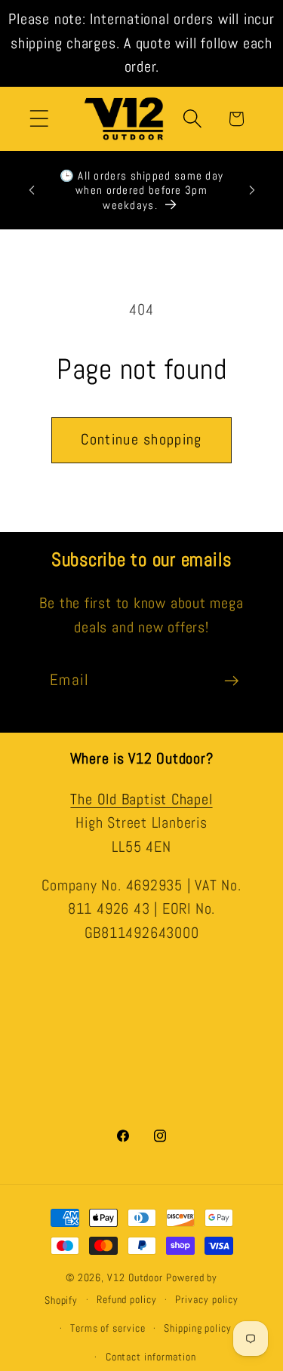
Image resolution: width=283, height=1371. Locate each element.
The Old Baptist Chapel (141, 799)
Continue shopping (141, 439)
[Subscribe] (231, 681)
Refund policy (127, 1299)
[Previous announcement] (31, 190)
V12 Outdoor (135, 1277)
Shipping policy (198, 1328)
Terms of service (108, 1328)
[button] (38, 118)
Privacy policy (206, 1299)
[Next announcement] (252, 190)
